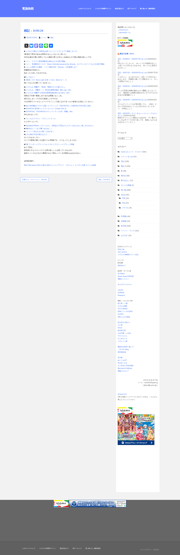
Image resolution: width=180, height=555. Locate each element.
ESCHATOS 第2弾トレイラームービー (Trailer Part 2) (45, 109)
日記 (122, 161)
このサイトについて (84, 8)
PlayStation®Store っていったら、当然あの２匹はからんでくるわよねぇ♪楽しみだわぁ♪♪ (59, 126)
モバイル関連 (126, 185)
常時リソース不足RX (125, 311)
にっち (43, 37)
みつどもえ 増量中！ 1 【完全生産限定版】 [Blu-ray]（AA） (48, 90)
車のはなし (125, 180)
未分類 (123, 226)
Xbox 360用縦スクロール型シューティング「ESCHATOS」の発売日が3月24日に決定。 (58, 106)
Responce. (121, 295)
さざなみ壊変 (122, 306)
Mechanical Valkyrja (125, 368)
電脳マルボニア (123, 371)
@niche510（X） (125, 32)
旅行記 (123, 176)
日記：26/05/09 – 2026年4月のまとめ (132, 100)
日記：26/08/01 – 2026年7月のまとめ (132, 59)
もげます (124, 235)
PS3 (123, 203)
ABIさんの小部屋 (124, 317)
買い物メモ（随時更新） (148, 8)
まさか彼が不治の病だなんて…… (38, 134)
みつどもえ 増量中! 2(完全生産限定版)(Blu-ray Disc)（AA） (48, 93)
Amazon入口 (123, 30)
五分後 (120, 357)
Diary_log (121, 249)
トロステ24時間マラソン (103, 8)
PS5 (123, 198)
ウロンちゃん (122, 336)
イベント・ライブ (128, 231)
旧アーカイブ (131, 8)
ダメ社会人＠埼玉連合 (126, 365)
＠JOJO (120, 314)
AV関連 (123, 221)
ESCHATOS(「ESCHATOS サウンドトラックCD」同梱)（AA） (49, 111)
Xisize (120, 328)
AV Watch (121, 273)
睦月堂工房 (122, 330)
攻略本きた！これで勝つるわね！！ (38, 128)
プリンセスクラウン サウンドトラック (40, 119)
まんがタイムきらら (125, 284)
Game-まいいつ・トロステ (131, 152)
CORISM (121, 292)
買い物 (123, 190)
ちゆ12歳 (121, 333)
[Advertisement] (133, 472)
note (128, 333)
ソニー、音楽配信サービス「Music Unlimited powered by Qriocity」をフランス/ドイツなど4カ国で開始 (64, 64)
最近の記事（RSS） (127, 54)
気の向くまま (122, 363)
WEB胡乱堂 (122, 352)
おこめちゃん (122, 338)
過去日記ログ (119, 8)
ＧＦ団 (120, 325)
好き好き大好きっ (124, 322)
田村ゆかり (122, 265)
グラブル (125, 208)
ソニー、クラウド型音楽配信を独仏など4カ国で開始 (45, 61)
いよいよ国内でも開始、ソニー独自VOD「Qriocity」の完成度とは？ (51, 67)
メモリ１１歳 (122, 341)
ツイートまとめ (127, 157)
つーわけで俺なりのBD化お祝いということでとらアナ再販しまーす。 (52, 51)
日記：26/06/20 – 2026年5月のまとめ (132, 86)
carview (120, 290)
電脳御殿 (28, 8)
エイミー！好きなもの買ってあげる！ (39, 131)
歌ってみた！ (30, 77)
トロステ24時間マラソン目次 (128, 255)
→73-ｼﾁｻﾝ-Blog (123, 349)
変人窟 (120, 303)
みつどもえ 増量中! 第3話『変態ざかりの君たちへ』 (45, 87)
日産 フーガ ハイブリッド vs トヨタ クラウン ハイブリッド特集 (49, 144)
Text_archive (122, 252)
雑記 (52, 37)
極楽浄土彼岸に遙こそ (126, 347)
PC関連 (124, 216)
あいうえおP (122, 360)
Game (123, 195)
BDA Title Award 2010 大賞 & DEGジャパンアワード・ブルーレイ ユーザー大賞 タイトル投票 (60, 165)
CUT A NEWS (122, 309)
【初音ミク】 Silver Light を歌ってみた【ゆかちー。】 (46, 80)
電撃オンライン (123, 279)
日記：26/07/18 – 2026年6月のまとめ (132, 72)
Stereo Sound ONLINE (126, 276)
